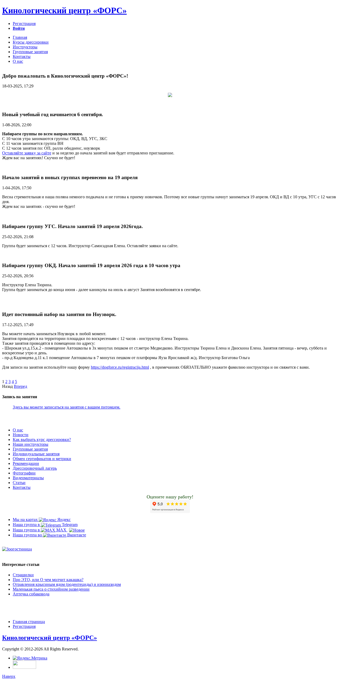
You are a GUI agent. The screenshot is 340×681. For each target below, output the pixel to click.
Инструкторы (25, 47)
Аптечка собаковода (31, 594)
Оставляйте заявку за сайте (26, 153)
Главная (20, 37)
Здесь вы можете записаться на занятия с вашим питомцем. (66, 407)
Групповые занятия (30, 51)
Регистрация (24, 23)
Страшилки (23, 575)
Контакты (22, 56)
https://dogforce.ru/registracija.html (120, 367)
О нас (18, 61)
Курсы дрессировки (31, 42)
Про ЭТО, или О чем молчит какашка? (48, 579)
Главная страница (29, 621)
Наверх (8, 676)
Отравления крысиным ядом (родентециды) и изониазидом (67, 584)
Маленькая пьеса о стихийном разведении (51, 589)
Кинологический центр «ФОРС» (64, 10)
